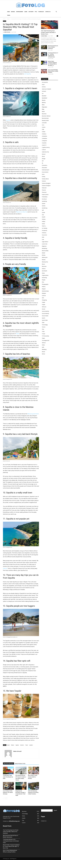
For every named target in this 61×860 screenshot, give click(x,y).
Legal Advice (45, 241)
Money (43, 255)
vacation (31, 745)
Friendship (44, 196)
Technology (41, 11)
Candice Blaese (44, 35)
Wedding (44, 349)
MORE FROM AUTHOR (20, 763)
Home (8, 11)
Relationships (45, 291)
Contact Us (47, 11)
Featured (44, 187)
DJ (42, 163)
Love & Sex (44, 244)
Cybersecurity (45, 152)
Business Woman (46, 116)
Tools (43, 331)
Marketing (44, 248)
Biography (44, 107)
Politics (43, 286)
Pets (43, 282)
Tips (43, 329)
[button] (56, 11)
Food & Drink (45, 194)
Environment (45, 172)
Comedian (44, 136)
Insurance (44, 235)
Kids (43, 237)
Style (36, 11)
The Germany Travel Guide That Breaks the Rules (8, 777)
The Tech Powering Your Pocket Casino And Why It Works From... (48, 32)
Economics (44, 165)
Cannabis (44, 122)
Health (43, 217)
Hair (43, 214)
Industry (44, 232)
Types (43, 338)
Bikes (43, 104)
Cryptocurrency (46, 147)
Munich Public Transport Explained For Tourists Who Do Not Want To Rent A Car (11, 846)
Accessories (45, 82)
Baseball (44, 95)
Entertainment (19, 11)
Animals (44, 91)
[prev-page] (4, 798)
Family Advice (45, 179)
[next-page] (6, 798)
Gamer (43, 203)
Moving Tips (45, 262)
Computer (44, 140)
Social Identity (45, 311)
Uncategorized (45, 340)
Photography (45, 284)
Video (43, 345)
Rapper (44, 289)
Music (43, 264)
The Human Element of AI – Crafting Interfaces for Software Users (11, 841)
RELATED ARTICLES (8, 763)
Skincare (44, 306)
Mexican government (33, 413)
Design (43, 158)
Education (44, 167)
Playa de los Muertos (21, 212)
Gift (43, 210)
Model (43, 253)
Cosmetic (44, 143)
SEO (43, 297)
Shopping (44, 300)
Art (42, 93)
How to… (44, 226)
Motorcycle (44, 257)
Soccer (43, 309)
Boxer (43, 111)
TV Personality (45, 336)
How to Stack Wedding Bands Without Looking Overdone (53, 71)
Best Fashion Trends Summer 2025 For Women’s (32, 777)
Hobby (43, 221)
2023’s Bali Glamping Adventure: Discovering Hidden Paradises (33, 792)
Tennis (43, 327)
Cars (43, 125)
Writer (43, 354)
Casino (43, 127)
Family (43, 176)
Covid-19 (44, 145)
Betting (44, 102)
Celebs (43, 131)
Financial (44, 192)
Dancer (44, 154)
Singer (43, 302)
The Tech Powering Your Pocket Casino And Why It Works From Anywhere (10, 831)
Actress (44, 86)
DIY (43, 161)
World (43, 351)
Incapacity (44, 230)
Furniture (44, 199)
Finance (44, 190)
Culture (44, 149)
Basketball (44, 98)
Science (44, 295)
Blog (43, 109)
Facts (43, 174)
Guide (43, 212)
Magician (44, 246)
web (43, 347)
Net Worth (31, 11)
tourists (8, 120)
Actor (43, 84)
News (43, 273)
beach (8, 745)
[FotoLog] (30, 5)
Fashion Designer (46, 183)
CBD (43, 129)
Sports (43, 318)
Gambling (44, 201)
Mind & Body (45, 250)
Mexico (12, 745)
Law (43, 239)
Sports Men (45, 320)
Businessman (45, 118)
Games (25, 11)
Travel (8, 15)
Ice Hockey (44, 228)
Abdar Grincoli (7, 32)
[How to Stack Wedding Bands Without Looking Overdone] (44, 71)
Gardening (44, 208)
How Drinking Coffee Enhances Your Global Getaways (8, 792)
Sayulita (17, 745)
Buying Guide (45, 120)
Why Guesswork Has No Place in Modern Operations (53, 47)
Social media (45, 315)
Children (44, 134)
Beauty (43, 100)
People (43, 280)
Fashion (44, 181)
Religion (44, 293)
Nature (43, 268)
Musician (44, 266)
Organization (45, 275)
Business (13, 11)
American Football (46, 89)
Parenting (44, 277)
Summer (22, 745)
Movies (43, 259)
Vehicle (44, 342)
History (43, 219)
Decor (43, 156)
